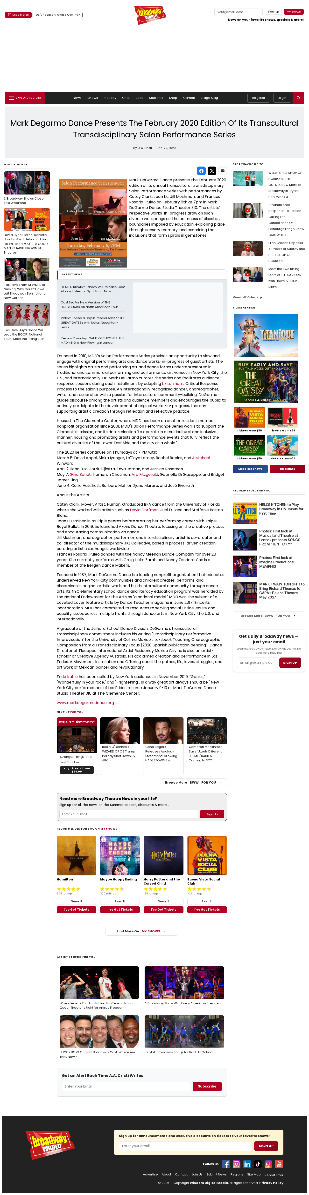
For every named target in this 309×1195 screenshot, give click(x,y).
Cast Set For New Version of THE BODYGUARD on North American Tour (89, 304)
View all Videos (245, 297)
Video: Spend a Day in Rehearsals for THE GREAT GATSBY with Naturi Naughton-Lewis (93, 322)
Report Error (274, 1175)
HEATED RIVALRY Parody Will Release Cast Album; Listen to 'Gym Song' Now (93, 289)
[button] (298, 98)
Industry (110, 97)
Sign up (290, 662)
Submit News (216, 1174)
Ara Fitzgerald (145, 474)
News (77, 97)
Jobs (140, 97)
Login (282, 97)
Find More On (138, 931)
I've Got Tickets (76, 909)
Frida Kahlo (67, 676)
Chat (126, 97)
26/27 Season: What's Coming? (57, 15)
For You (77, 712)
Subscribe (207, 1086)
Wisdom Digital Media (209, 1183)
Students (156, 97)
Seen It (76, 901)
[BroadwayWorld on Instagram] (236, 1164)
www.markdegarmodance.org (85, 702)
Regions (237, 1174)
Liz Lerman (172, 383)
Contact (181, 1174)
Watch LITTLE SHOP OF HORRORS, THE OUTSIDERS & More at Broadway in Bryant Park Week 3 (285, 184)
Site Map (254, 1174)
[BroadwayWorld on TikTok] (257, 1164)
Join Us (197, 1174)
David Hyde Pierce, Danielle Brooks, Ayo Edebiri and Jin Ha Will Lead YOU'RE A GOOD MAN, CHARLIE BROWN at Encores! (26, 233)
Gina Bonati (80, 474)
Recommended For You (252, 490)
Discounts (287, 469)
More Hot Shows (250, 469)
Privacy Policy (271, 1183)
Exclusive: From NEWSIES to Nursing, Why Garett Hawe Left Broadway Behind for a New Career (25, 280)
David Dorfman (144, 510)
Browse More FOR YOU (190, 782)
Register (258, 97)
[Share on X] (212, 171)
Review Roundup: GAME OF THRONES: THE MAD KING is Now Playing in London (93, 340)
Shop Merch (20, 15)
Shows (92, 97)
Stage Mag (209, 97)
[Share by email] (222, 171)
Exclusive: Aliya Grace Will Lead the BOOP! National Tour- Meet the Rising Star (24, 323)
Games (189, 97)
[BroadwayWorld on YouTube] (279, 1164)
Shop (173, 97)
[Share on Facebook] (201, 171)
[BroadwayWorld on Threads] (268, 1164)
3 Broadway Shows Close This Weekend (24, 189)
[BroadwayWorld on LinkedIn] (247, 1164)
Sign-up (273, 11)
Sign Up (266, 1145)
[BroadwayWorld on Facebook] (226, 1164)
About (166, 1174)
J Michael (201, 458)
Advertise (150, 1174)
